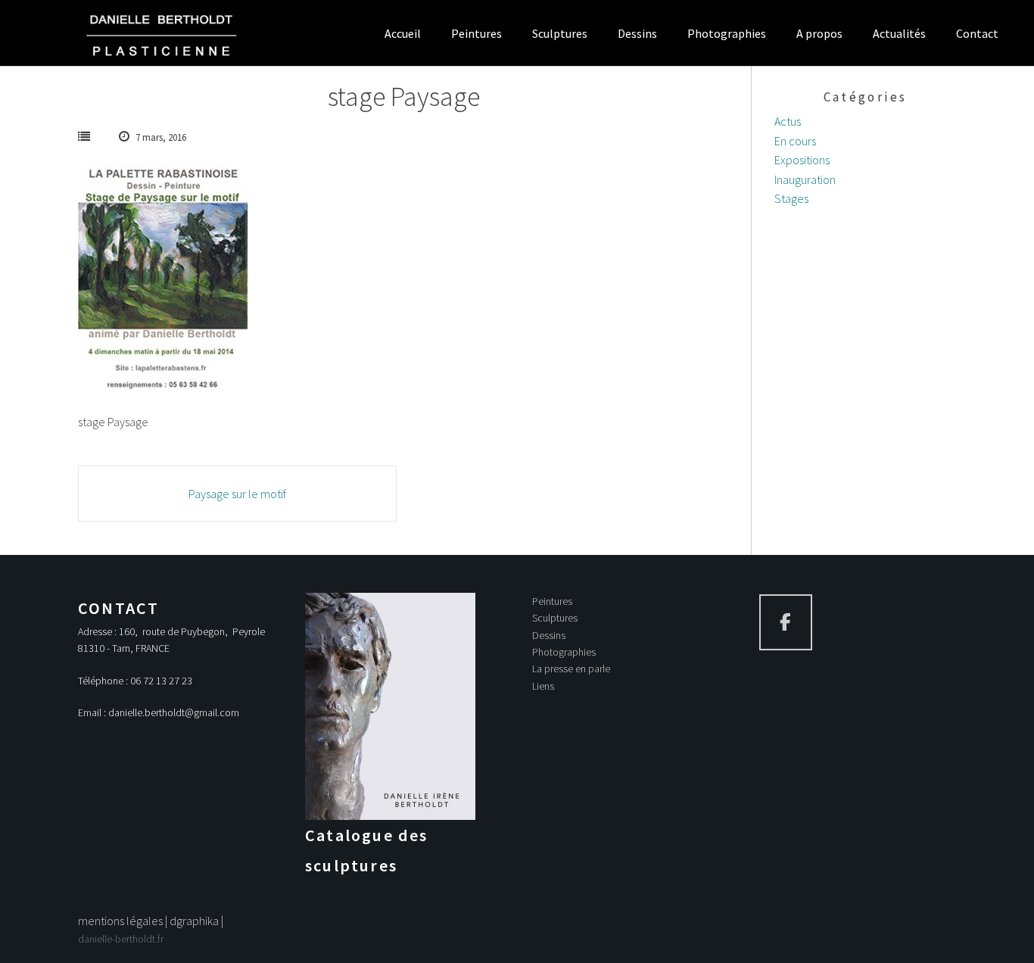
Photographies (726, 33)
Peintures (476, 33)
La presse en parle (571, 668)
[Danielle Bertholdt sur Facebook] (785, 622)
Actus (787, 121)
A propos (819, 33)
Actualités (899, 33)
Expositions (802, 159)
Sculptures (559, 33)
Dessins (637, 33)
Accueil (403, 33)
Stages (791, 198)
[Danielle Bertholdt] (161, 33)
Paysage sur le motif (237, 493)
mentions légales (120, 920)
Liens (543, 686)
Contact (977, 33)
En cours (795, 140)
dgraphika (194, 920)
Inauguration (805, 179)
